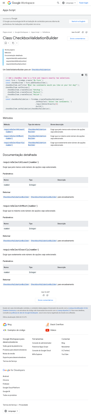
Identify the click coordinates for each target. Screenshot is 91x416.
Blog (63, 343)
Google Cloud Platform (11, 388)
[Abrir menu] (3, 3)
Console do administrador (41, 343)
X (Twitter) (66, 350)
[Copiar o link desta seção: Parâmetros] (15, 173)
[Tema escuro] (82, 75)
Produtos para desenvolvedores (15, 350)
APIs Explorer (37, 354)
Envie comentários (77, 38)
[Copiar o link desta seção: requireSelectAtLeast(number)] (41, 162)
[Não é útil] (86, 32)
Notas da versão (9, 354)
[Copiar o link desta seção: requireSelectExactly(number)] (42, 249)
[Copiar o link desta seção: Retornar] (12, 192)
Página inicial (7, 32)
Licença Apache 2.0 (64, 310)
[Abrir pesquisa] (58, 2)
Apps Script (9, 10)
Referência (46, 32)
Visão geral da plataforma (12, 346)
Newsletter (66, 347)
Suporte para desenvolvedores (14, 357)
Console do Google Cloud (41, 350)
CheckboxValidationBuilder (16, 197)
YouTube (65, 354)
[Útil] (83, 32)
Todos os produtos (10, 395)
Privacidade (23, 405)
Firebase (6, 384)
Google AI (6, 391)
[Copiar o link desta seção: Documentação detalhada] (39, 155)
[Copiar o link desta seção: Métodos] (15, 118)
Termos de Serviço (10, 361)
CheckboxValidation (41, 70)
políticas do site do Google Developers (24, 313)
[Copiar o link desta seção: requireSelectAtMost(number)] (40, 206)
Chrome (6, 380)
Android (6, 376)
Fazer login (83, 3)
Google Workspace (21, 32)
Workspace (27, 2)
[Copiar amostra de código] (86, 75)
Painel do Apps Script (40, 347)
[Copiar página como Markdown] (13, 43)
